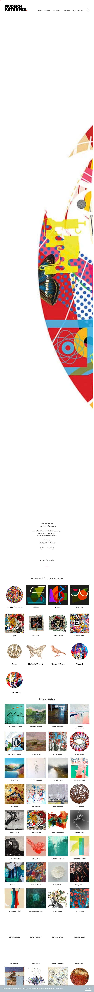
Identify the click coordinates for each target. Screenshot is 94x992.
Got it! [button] (88, 988)
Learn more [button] (59, 988)
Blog (73, 10)
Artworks (48, 10)
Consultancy (57, 10)
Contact (80, 10)
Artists (40, 10)
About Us (67, 10)
